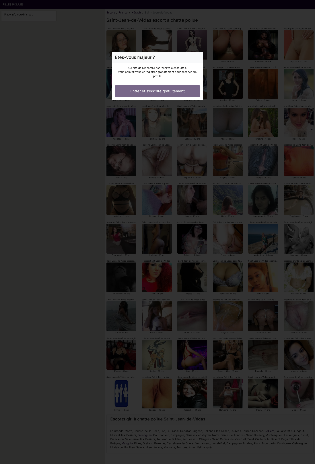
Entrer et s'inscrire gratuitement (157, 91)
